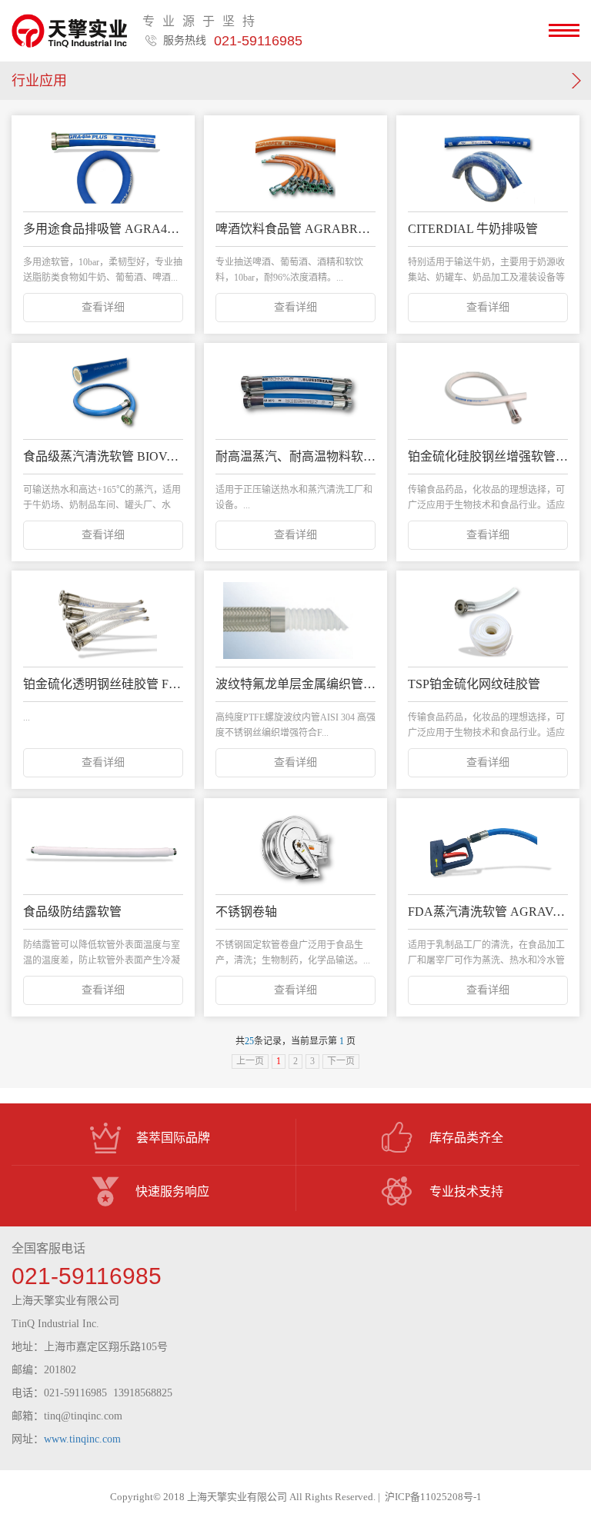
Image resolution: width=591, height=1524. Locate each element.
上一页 (250, 1061)
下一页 (341, 1061)
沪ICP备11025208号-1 (433, 1496)
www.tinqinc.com (82, 1439)
